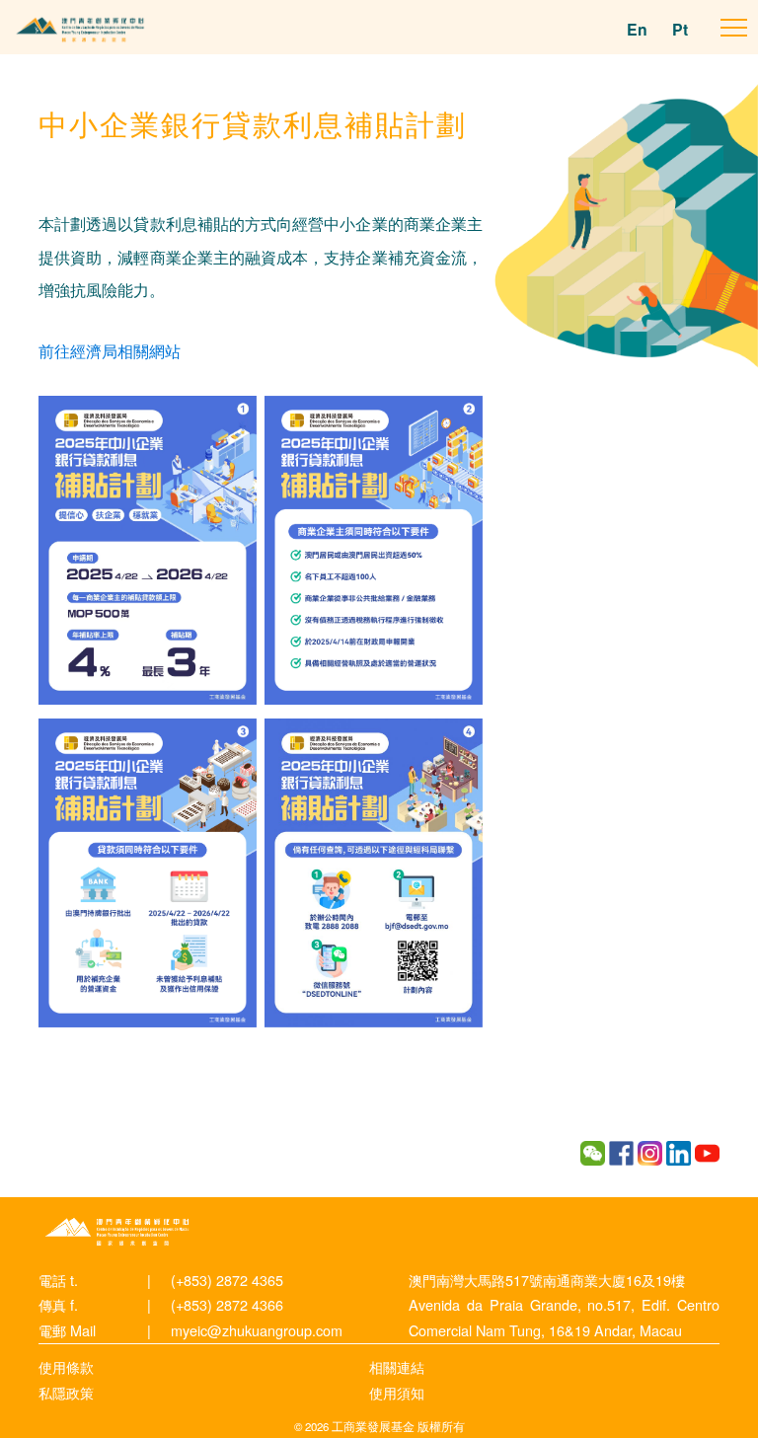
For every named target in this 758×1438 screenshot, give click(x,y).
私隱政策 (66, 1392)
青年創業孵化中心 (117, 1231)
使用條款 (66, 1366)
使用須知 (396, 1392)
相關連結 (396, 1366)
